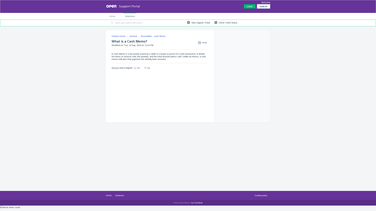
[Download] (182, 68)
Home (112, 16)
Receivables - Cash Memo (153, 36)
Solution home (119, 36)
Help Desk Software (182, 202)
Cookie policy (261, 195)
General (133, 36)
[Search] (112, 23)
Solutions (130, 16)
